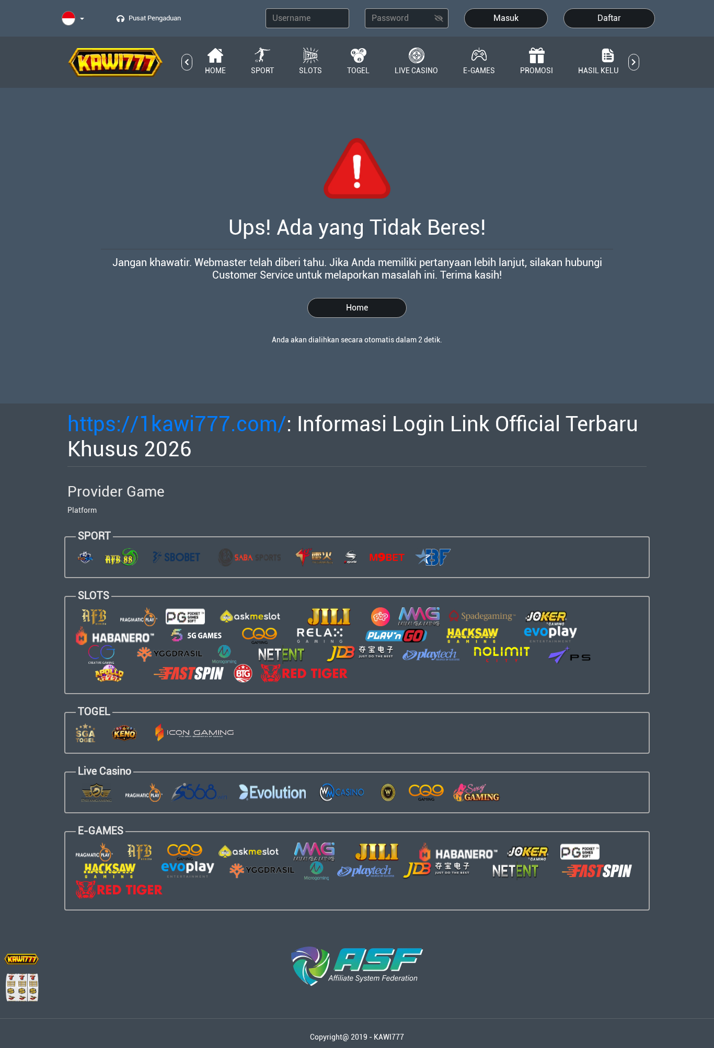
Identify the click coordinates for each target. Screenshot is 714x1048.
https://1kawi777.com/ (176, 424)
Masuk (506, 18)
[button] (73, 19)
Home (357, 308)
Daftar (609, 18)
